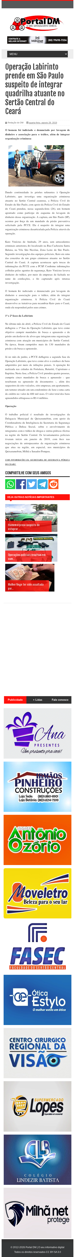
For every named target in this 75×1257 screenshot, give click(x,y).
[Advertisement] (37, 647)
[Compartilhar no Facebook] (21, 488)
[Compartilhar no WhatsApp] (10, 488)
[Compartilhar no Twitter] (32, 488)
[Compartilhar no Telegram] (43, 488)
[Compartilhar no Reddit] (53, 488)
